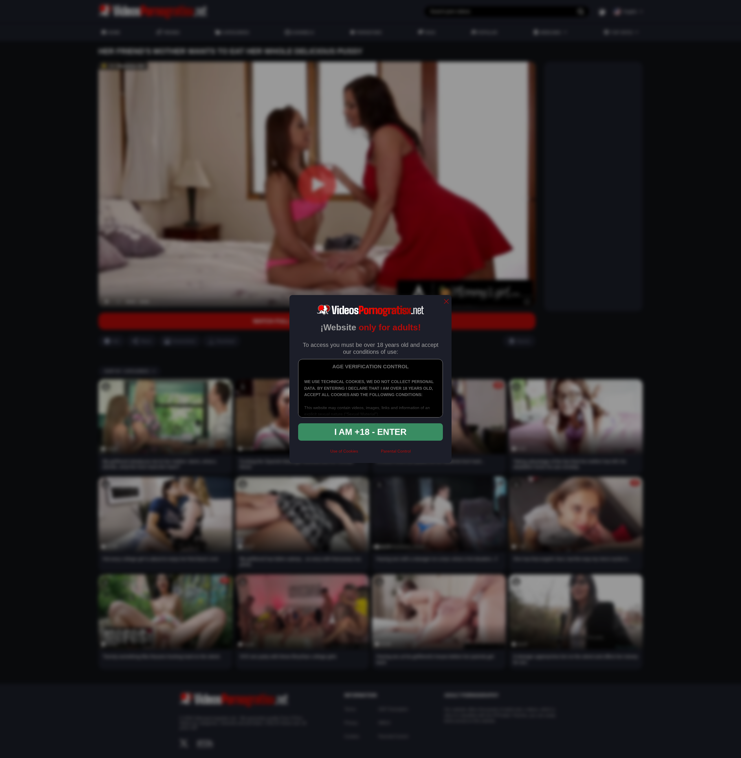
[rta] (369, 453)
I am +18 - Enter (370, 432)
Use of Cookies (344, 451)
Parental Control (396, 451)
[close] (446, 302)
